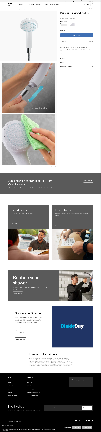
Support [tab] (46, 4)
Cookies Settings (67, 427)
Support (10, 382)
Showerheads (13, 9)
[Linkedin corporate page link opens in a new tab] (92, 420)
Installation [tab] (38, 4)
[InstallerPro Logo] (90, 1)
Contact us (69, 1)
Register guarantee (13, 395)
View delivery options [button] (17, 224)
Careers (29, 386)
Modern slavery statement (34, 392)
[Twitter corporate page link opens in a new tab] (79, 420)
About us (29, 382)
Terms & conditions (29, 420)
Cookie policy (20, 420)
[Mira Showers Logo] (10, 4)
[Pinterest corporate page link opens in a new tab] (86, 420)
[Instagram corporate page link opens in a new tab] (82, 420)
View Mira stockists (76, 384)
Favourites (77, 1)
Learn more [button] (60, 224)
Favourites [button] (91, 41)
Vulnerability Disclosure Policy (14, 421)
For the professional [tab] (54, 4)
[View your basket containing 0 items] (93, 4)
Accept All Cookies (87, 427)
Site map (39, 420)
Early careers (30, 389)
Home (9, 9)
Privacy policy (11, 420)
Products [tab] (21, 4)
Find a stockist (61, 1)
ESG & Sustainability (32, 395)
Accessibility (46, 420)
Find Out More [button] (88, 180)
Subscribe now (87, 408)
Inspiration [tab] (31, 4)
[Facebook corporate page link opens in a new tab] (76, 420)
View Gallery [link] (54, 167)
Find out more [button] (18, 293)
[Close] (98, 427)
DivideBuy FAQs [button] (20, 339)
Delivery (10, 389)
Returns (10, 392)
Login (84, 1)
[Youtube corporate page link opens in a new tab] (89, 420)
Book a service (11, 386)
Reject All (77, 427)
